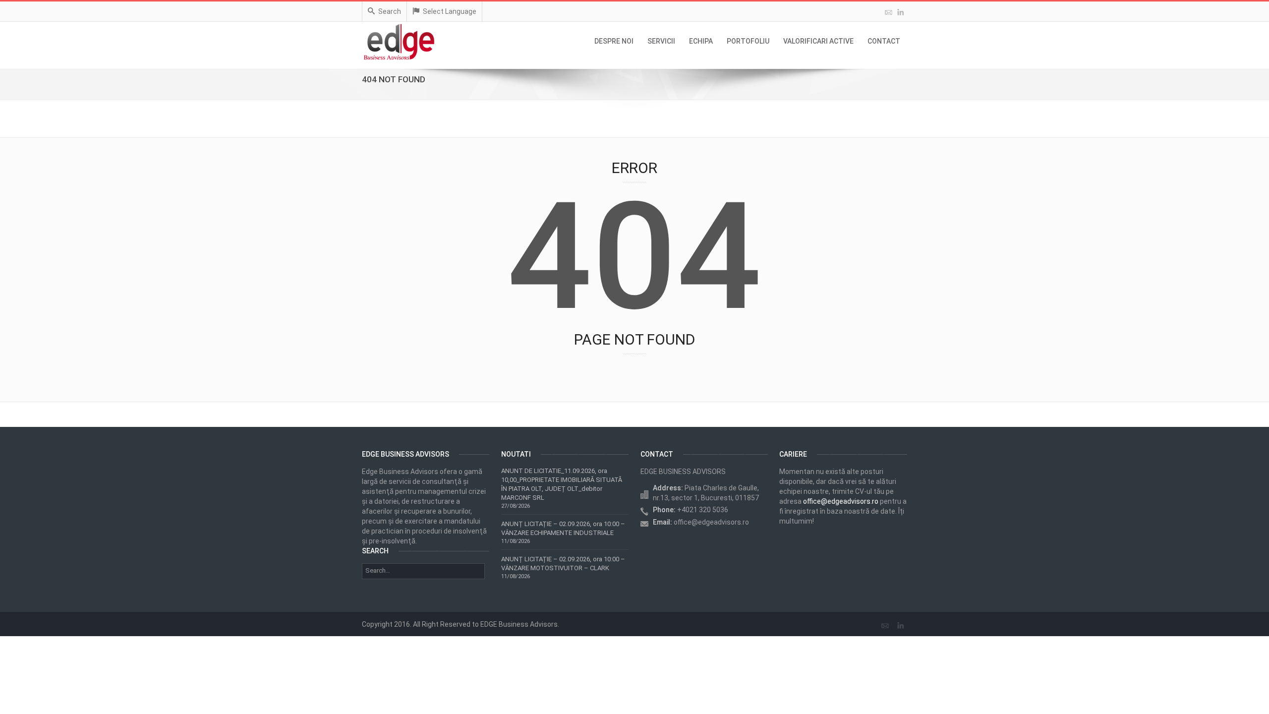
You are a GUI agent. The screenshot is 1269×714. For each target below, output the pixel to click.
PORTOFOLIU (748, 41)
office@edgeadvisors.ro (840, 501)
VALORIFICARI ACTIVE (818, 41)
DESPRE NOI (614, 41)
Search (389, 11)
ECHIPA (701, 41)
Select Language (449, 11)
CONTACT (883, 41)
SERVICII (661, 41)
